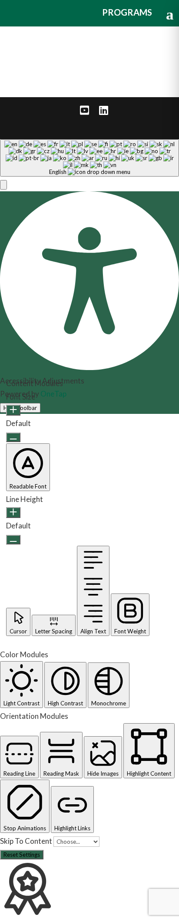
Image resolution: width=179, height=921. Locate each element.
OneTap (53, 393)
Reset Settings (21, 854)
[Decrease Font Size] (13, 437)
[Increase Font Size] (13, 410)
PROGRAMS (127, 12)
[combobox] (89, 158)
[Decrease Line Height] (13, 539)
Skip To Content (26, 841)
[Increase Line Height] (13, 512)
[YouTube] (84, 110)
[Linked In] (103, 110)
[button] (3, 185)
